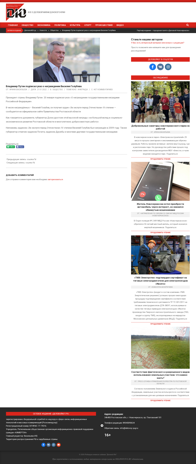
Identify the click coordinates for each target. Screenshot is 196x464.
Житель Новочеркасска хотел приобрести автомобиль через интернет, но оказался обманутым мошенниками (160, 207)
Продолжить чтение (160, 159)
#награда (83, 89)
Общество (58, 89)
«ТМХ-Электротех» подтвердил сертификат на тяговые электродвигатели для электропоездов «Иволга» (160, 280)
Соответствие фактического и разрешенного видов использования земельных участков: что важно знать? (160, 375)
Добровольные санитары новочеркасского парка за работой (160, 127)
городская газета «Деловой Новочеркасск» (171, 30)
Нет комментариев (103, 89)
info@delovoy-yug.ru (129, 428)
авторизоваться (55, 179)
